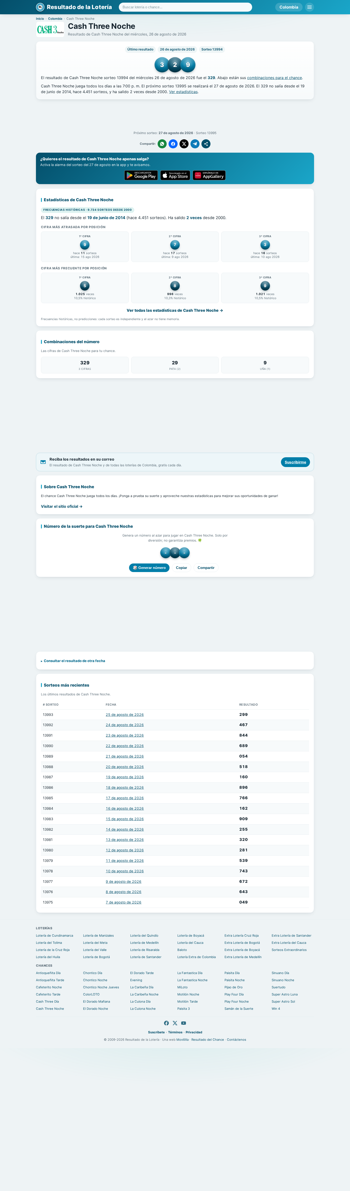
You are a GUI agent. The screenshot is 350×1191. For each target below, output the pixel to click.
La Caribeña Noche (144, 994)
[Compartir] (205, 143)
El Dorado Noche (95, 1008)
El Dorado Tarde (142, 973)
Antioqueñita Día (48, 973)
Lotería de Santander (145, 957)
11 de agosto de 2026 (125, 861)
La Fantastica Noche (192, 980)
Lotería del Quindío (144, 935)
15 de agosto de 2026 (125, 819)
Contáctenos (236, 1039)
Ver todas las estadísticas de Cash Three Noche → (175, 310)
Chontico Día (92, 973)
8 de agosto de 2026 (123, 892)
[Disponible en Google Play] (141, 175)
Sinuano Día (280, 973)
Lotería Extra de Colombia (196, 957)
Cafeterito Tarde (48, 994)
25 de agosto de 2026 (125, 715)
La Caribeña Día (141, 987)
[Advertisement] (175, 115)
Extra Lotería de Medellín (243, 957)
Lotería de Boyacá (190, 935)
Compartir (206, 568)
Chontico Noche (95, 980)
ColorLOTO (91, 994)
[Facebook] (166, 1023)
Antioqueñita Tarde (50, 980)
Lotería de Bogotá (96, 957)
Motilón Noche (188, 994)
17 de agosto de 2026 (125, 798)
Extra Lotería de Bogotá (242, 943)
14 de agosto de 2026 (125, 829)
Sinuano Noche (283, 980)
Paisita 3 (183, 1008)
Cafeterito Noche (49, 987)
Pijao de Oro (234, 987)
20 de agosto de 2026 (125, 767)
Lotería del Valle (95, 950)
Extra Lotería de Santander (291, 935)
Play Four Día (234, 994)
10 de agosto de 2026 (125, 871)
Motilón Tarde (187, 1001)
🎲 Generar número (149, 568)
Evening (136, 980)
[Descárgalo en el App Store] (175, 175)
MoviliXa (182, 1039)
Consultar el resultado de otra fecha (74, 661)
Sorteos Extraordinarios (289, 950)
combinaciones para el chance (274, 77)
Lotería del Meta (95, 943)
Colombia (289, 7)
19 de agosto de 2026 (125, 777)
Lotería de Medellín (144, 943)
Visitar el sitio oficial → (62, 506)
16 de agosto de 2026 (125, 808)
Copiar (181, 568)
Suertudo (278, 987)
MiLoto (182, 987)
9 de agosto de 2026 (123, 881)
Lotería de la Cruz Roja (53, 950)
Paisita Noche (235, 980)
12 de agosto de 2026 (125, 850)
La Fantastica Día (189, 973)
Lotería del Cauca (190, 943)
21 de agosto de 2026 (125, 756)
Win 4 (276, 1008)
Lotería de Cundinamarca (54, 935)
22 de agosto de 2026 (125, 746)
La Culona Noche (143, 1008)
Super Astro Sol (283, 1001)
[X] (175, 1023)
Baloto (182, 950)
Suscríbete (156, 1032)
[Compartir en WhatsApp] (162, 143)
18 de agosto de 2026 (125, 787)
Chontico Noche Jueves (101, 987)
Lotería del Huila (48, 957)
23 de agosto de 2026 (125, 735)
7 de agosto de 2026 (123, 902)
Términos (175, 1032)
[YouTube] (183, 1023)
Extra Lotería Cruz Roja (242, 935)
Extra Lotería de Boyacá (242, 950)
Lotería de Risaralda (144, 950)
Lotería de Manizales (98, 935)
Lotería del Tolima (49, 943)
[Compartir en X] (184, 143)
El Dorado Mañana (96, 1001)
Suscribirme (295, 462)
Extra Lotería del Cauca (289, 943)
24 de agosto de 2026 (125, 725)
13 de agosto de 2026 (125, 840)
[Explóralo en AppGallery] (209, 175)
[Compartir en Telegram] (195, 143)
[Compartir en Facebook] (173, 143)
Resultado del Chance (207, 1039)
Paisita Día (232, 973)
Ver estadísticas (183, 91)
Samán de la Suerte (239, 1008)
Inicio (40, 18)
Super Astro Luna (285, 994)
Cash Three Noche (50, 1008)
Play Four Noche (237, 1001)
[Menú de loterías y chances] (309, 7)
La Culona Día (140, 1001)
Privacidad (194, 1032)
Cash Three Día (47, 1001)
